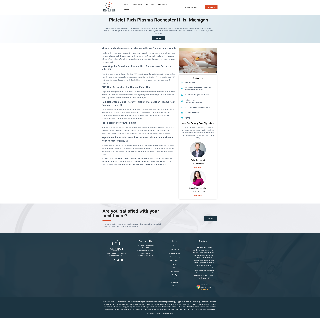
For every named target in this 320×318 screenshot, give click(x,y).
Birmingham (152, 309)
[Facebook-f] (111, 260)
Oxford (197, 309)
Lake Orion (182, 309)
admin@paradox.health (145, 255)
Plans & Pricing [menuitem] (150, 5)
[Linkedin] (122, 260)
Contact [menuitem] (126, 10)
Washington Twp (128, 309)
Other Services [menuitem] (163, 5)
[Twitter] (118, 260)
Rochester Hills (211, 307)
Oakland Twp (118, 309)
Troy (196, 307)
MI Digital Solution (167, 313)
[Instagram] (114, 260)
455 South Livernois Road (146, 246)
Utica (145, 309)
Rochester (201, 307)
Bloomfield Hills (162, 309)
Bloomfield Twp (173, 309)
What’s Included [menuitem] (138, 5)
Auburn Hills (109, 309)
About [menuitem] (126, 5)
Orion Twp (190, 309)
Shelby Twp (139, 309)
